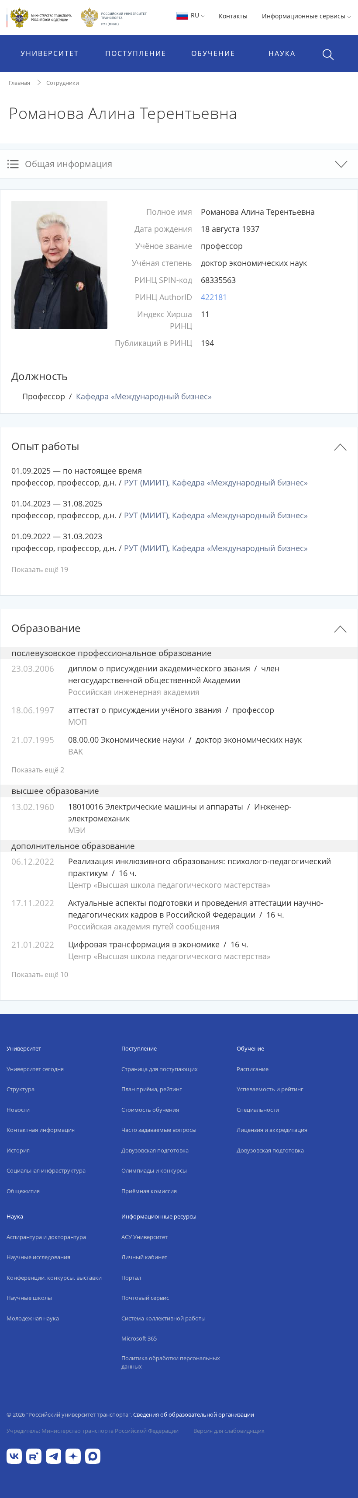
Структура (20, 1089)
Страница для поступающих (159, 1069)
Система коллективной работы (163, 1318)
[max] (92, 1455)
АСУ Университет (144, 1237)
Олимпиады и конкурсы (154, 1170)
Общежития (23, 1191)
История (18, 1150)
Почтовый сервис (145, 1298)
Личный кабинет (144, 1257)
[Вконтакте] (14, 1455)
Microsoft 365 (139, 1338)
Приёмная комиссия (149, 1191)
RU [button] (195, 15)
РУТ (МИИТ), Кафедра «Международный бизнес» (216, 482)
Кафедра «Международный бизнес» (144, 396)
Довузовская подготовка (155, 1150)
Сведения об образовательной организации (193, 1414)
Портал (131, 1278)
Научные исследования (38, 1257)
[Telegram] (53, 1455)
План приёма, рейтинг (151, 1089)
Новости (18, 1110)
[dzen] (73, 1455)
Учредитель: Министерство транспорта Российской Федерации (93, 1431)
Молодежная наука (33, 1318)
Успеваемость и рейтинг (270, 1089)
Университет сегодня (35, 1069)
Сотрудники (62, 83)
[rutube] (33, 1455)
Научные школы (29, 1298)
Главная (19, 83)
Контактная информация (41, 1130)
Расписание (252, 1069)
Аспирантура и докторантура (46, 1237)
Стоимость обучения (150, 1110)
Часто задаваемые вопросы (158, 1130)
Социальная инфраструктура (46, 1170)
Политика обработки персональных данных (170, 1362)
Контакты (233, 16)
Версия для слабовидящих (229, 1431)
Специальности (258, 1110)
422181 (214, 297)
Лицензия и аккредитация (272, 1130)
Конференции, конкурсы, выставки (54, 1278)
